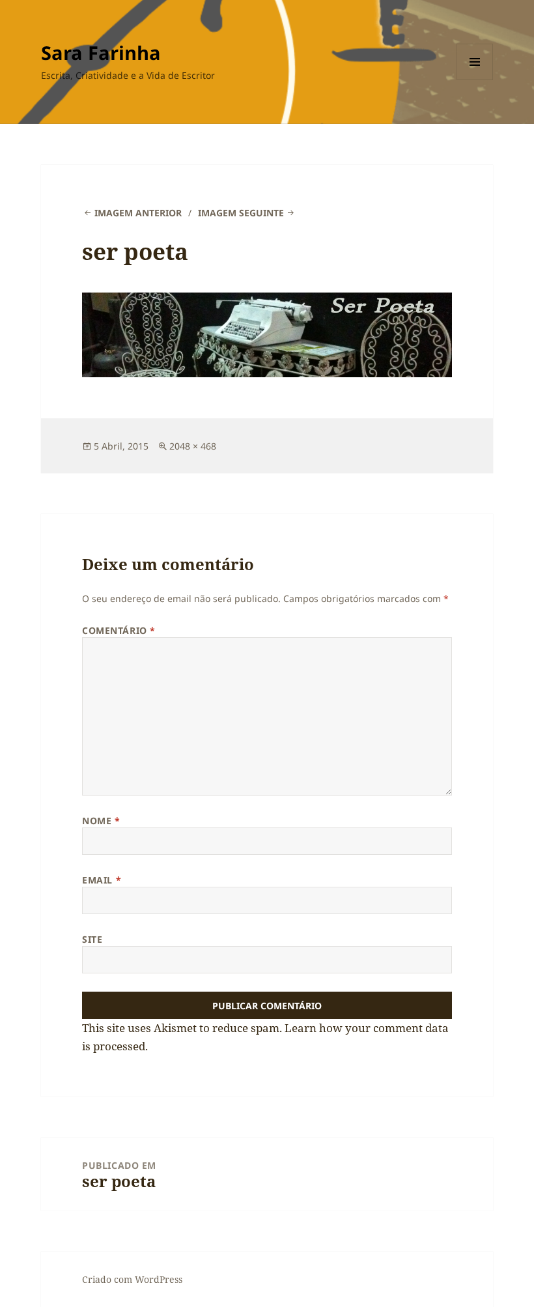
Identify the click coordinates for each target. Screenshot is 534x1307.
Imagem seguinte (241, 213)
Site (92, 939)
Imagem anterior (138, 213)
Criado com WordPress (132, 1279)
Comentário (119, 630)
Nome (101, 820)
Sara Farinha (101, 52)
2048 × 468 (192, 446)
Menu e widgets (475, 79)
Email (101, 880)
